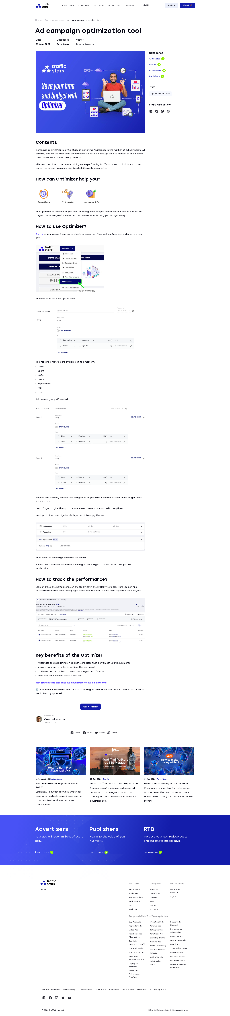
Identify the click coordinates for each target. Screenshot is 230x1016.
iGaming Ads (155, 942)
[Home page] (42, 5)
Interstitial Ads (157, 922)
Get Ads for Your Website (157, 951)
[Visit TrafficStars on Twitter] (63, 998)
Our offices (155, 893)
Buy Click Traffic (136, 952)
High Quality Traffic (155, 962)
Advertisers (58, 20)
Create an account (175, 890)
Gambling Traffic (157, 938)
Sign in (39, 234)
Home (38, 20)
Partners (154, 909)
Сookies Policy (85, 989)
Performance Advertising (176, 930)
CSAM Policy (100, 989)
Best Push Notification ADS (136, 958)
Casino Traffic (176, 952)
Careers (153, 897)
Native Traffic (156, 957)
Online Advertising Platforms (178, 966)
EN (147, 5)
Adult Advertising (158, 946)
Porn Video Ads (156, 934)
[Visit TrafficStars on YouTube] (69, 998)
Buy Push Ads (135, 922)
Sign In (171, 5)
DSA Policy (114, 989)
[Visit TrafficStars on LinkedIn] (44, 998)
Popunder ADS (176, 936)
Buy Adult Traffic (178, 960)
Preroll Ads (175, 944)
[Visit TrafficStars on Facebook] (50, 998)
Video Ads (133, 930)
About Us (154, 889)
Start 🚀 (187, 5)
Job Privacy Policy (158, 989)
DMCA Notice (128, 989)
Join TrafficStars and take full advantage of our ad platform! (71, 682)
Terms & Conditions (51, 989)
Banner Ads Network (175, 923)
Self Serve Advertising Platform (134, 974)
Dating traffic (156, 930)
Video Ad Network (178, 948)
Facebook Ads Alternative (135, 935)
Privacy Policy (69, 989)
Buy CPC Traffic (177, 956)
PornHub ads (155, 926)
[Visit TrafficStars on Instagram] (57, 998)
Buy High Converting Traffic (137, 942)
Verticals (98, 5)
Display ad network (133, 965)
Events (153, 905)
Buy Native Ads (136, 948)
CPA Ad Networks (178, 940)
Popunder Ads (135, 926)
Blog (47, 20)
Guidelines (142, 989)
